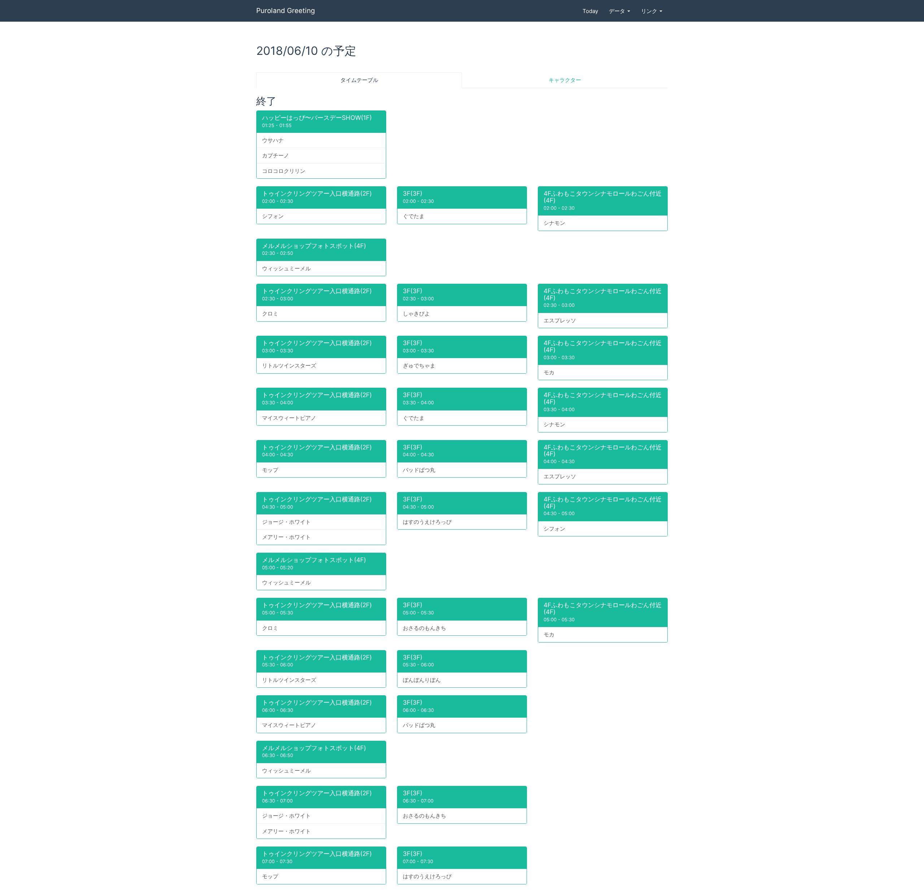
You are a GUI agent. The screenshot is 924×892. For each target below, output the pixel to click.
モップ (270, 469)
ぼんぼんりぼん (422, 679)
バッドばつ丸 (419, 469)
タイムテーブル (359, 80)
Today (590, 11)
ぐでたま (413, 216)
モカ (549, 372)
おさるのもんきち (424, 628)
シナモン (554, 222)
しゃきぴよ (416, 313)
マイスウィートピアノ (289, 417)
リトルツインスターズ (289, 365)
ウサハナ (273, 140)
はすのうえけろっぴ (427, 521)
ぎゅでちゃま (419, 365)
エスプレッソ (560, 320)
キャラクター (565, 80)
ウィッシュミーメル (286, 268)
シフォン (273, 216)
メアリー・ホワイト (286, 537)
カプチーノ (275, 155)
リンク (650, 11)
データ (618, 11)
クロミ (270, 313)
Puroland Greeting (285, 10)
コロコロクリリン (283, 170)
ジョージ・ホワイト (286, 521)
